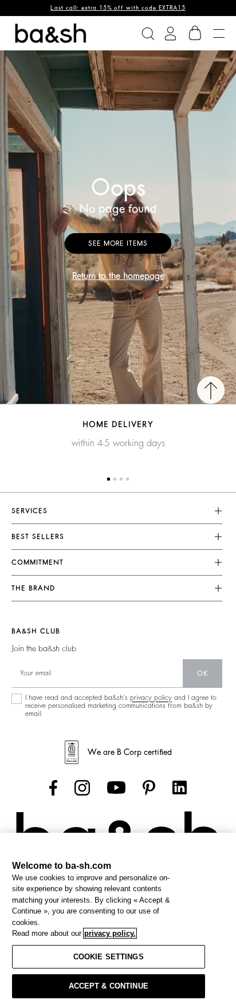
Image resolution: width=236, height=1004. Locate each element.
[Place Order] (195, 33)
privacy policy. (110, 933)
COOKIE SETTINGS (108, 956)
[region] (118, 918)
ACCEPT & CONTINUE (108, 986)
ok (202, 673)
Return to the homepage (118, 276)
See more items (118, 243)
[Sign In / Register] (170, 33)
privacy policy (151, 697)
